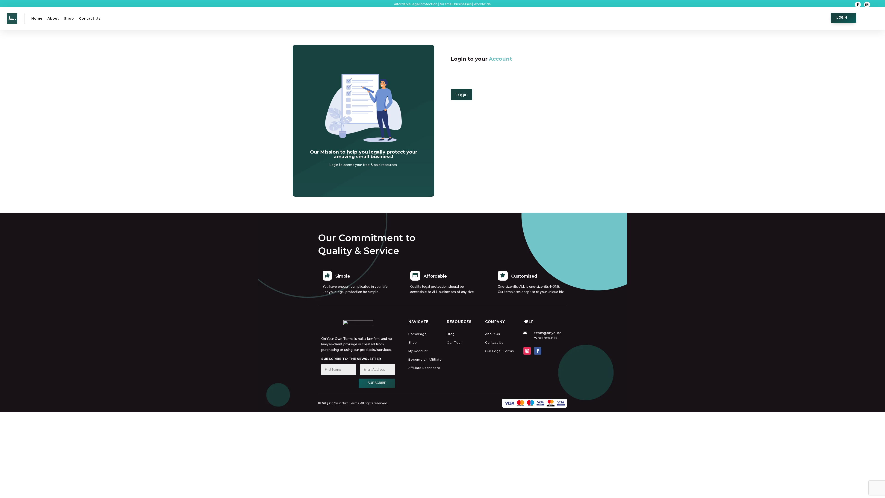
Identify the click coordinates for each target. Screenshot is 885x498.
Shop (69, 18)
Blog (451, 334)
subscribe (377, 383)
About (53, 18)
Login (841, 17)
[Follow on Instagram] (867, 5)
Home (36, 18)
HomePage (417, 334)
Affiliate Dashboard (424, 368)
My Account (418, 351)
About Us (492, 334)
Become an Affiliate (425, 359)
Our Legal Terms (499, 351)
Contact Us (89, 18)
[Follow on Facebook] (858, 5)
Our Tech (455, 342)
